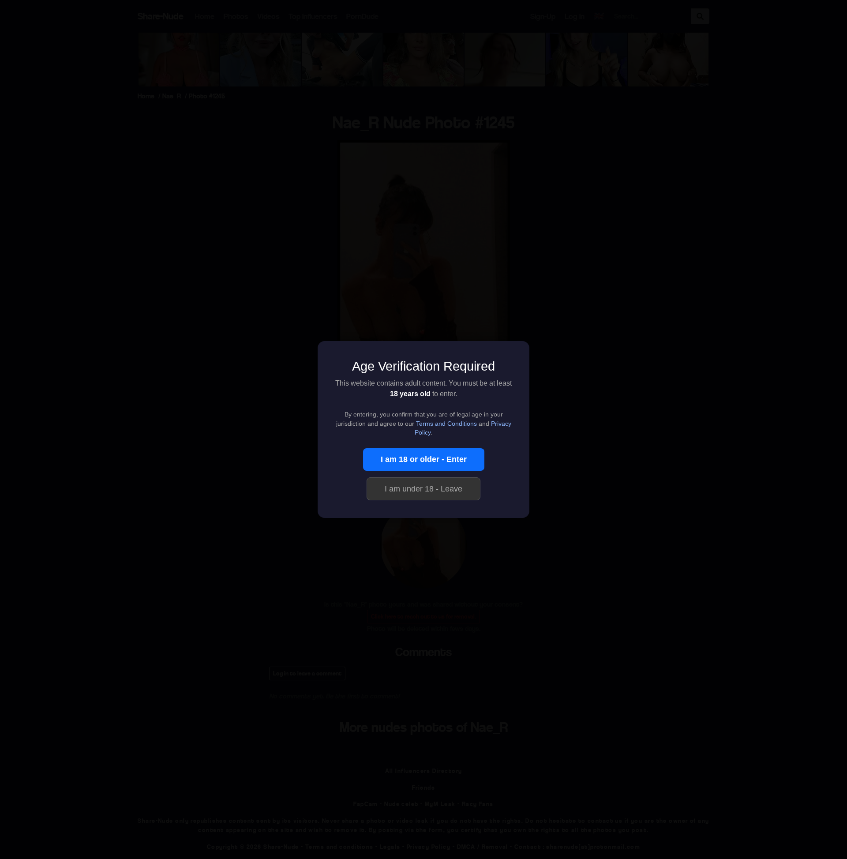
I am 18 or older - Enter (424, 459)
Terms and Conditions (446, 423)
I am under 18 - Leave (423, 488)
